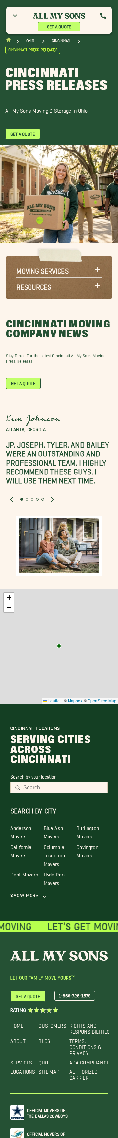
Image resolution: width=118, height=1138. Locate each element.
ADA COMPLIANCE (89, 1061)
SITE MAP (48, 1070)
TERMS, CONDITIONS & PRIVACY (85, 1045)
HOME (17, 1024)
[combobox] (63, 787)
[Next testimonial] (52, 499)
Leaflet (54, 700)
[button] (59, 269)
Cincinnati (61, 40)
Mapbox (75, 700)
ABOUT (18, 1039)
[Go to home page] (8, 41)
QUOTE (45, 1061)
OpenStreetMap (102, 700)
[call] (103, 16)
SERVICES (21, 1061)
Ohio (30, 40)
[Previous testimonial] (12, 499)
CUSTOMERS (52, 1024)
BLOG (44, 1039)
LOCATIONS (22, 1070)
